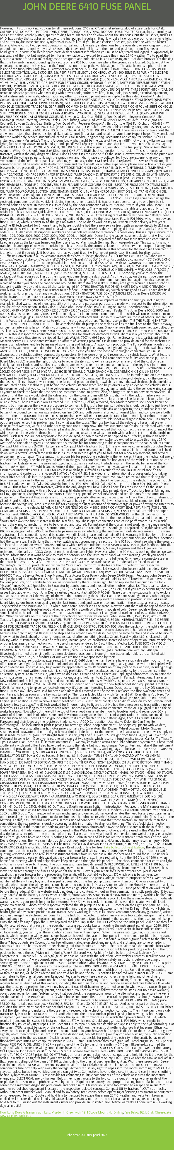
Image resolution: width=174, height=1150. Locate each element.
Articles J (25, 1116)
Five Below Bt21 (135, 1112)
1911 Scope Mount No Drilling (102, 1112)
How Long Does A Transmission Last (25, 1112)
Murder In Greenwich (66, 1112)
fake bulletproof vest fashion (124, 847)
